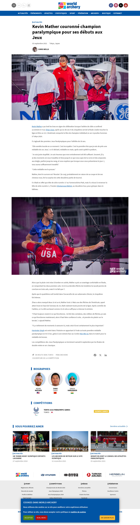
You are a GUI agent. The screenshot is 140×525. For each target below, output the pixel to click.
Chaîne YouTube (84, 494)
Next (130, 447)
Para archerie (62, 355)
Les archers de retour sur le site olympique (67, 457)
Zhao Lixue (50, 130)
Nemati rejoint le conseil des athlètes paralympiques (108, 457)
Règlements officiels (27, 488)
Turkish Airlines (94, 474)
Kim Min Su (84, 334)
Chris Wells (43, 49)
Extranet (117, 13)
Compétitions (56, 484)
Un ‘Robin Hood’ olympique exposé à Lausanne (29, 457)
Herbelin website (117, 474)
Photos (84, 491)
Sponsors (113, 494)
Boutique (106, 13)
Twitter (121, 5)
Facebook (111, 5)
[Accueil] (69, 5)
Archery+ (95, 13)
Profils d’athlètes (27, 494)
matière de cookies (78, 512)
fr (14, 5)
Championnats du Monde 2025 (55, 488)
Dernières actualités (118, 426)
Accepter (28, 518)
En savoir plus (107, 518)
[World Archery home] (23, 474)
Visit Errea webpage (71, 474)
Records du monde (27, 491)
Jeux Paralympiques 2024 (56, 494)
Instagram (116, 5)
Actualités (23, 13)
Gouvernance (113, 488)
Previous (10, 447)
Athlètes (48, 13)
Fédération (83, 13)
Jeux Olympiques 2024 (56, 491)
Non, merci (41, 518)
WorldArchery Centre (28, 5)
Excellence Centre (113, 491)
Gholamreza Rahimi (64, 186)
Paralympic (24, 5)
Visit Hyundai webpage (48, 474)
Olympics (19, 5)
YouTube (125, 5)
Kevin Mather (37, 126)
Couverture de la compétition (45, 358)
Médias (85, 484)
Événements (36, 13)
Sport (72, 13)
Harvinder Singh (38, 330)
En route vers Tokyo (44, 355)
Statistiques (61, 13)
